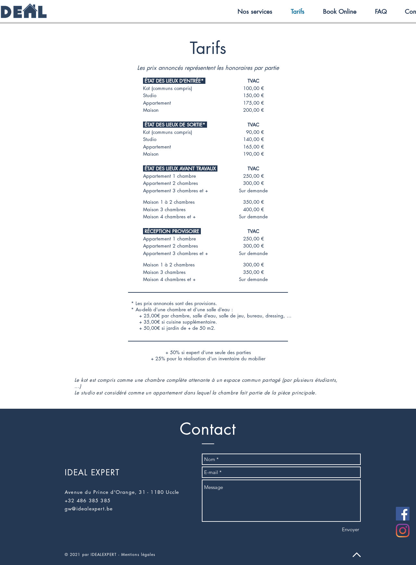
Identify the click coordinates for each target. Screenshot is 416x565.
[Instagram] (403, 530)
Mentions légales (138, 554)
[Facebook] (403, 513)
